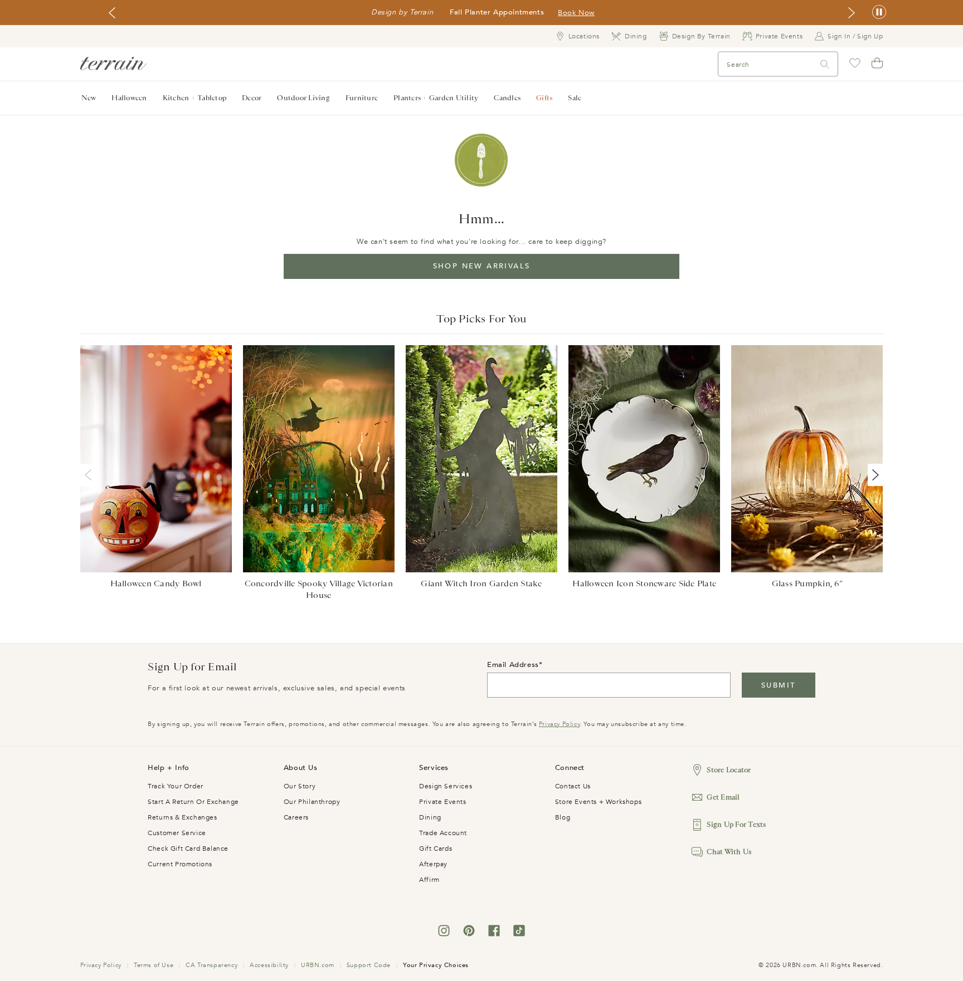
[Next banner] (851, 13)
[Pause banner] (879, 12)
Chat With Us (729, 851)
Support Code (369, 965)
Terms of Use (153, 965)
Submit (778, 685)
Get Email (723, 797)
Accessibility (269, 965)
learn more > (578, 12)
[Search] (825, 64)
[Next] (873, 475)
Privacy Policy (559, 724)
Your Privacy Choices (436, 965)
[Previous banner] (112, 13)
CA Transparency (211, 965)
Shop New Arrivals (482, 266)
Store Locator (729, 770)
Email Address (513, 664)
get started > (521, 12)
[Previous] (90, 475)
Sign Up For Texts (736, 824)
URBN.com (317, 965)
